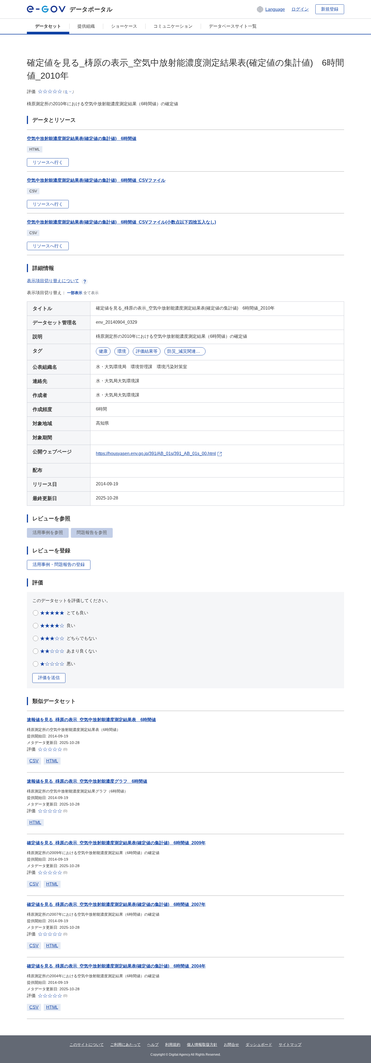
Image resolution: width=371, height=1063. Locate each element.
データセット (48, 26)
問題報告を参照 (92, 532)
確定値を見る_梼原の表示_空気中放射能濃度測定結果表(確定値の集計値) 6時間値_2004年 (116, 966)
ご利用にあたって (125, 1044)
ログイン (300, 9)
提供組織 (86, 26)
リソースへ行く (48, 162)
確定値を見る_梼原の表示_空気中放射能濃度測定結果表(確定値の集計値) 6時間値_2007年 (116, 904)
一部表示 (74, 293)
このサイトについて (87, 1044)
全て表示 (91, 293)
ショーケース (124, 26)
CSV (34, 761)
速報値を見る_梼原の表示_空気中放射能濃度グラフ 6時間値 (87, 781)
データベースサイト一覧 (233, 26)
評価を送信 (49, 677)
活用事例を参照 (48, 532)
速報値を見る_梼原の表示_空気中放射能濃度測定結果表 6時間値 (91, 719)
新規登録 (329, 9)
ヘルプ (153, 1044)
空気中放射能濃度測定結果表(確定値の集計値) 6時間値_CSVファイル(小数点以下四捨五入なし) (121, 222)
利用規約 (172, 1044)
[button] (270, 9)
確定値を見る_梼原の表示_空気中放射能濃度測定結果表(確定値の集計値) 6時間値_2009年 (116, 843)
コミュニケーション (173, 26)
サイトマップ (290, 1044)
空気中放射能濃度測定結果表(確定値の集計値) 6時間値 (81, 138)
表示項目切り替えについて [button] (53, 280)
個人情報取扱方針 (202, 1044)
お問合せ (231, 1044)
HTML (52, 761)
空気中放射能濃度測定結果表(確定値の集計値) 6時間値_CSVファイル (96, 180)
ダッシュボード (259, 1044)
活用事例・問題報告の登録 (59, 564)
